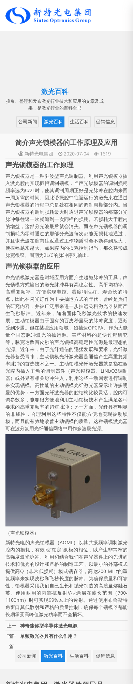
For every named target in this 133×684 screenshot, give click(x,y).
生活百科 (79, 121)
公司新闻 (29, 121)
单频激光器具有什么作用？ (48, 650)
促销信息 (54, 136)
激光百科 (54, 121)
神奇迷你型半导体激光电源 (48, 639)
